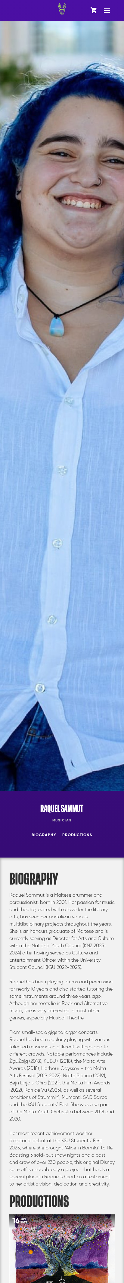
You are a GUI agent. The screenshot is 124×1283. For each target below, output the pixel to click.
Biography (44, 835)
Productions (77, 835)
